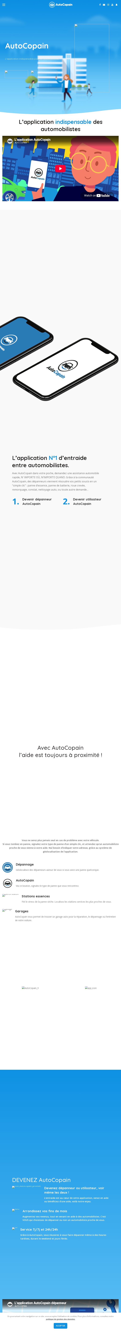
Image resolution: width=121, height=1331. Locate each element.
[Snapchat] (116, 5)
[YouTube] (112, 5)
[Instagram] (108, 5)
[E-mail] (104, 5)
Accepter (60, 1325)
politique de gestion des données (60, 1319)
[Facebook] (100, 5)
